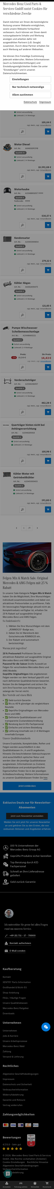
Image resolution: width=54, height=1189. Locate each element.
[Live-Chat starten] (45, 1026)
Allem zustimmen (22, 95)
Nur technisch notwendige (28, 87)
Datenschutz (30, 102)
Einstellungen (20, 79)
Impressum (45, 102)
